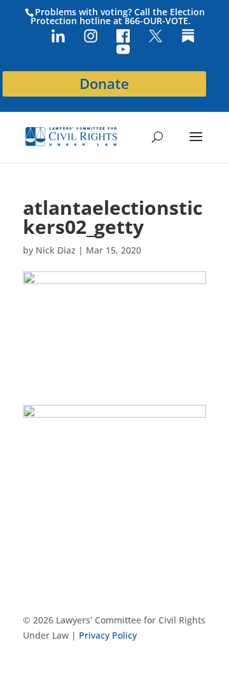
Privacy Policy (108, 635)
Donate (104, 83)
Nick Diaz (56, 250)
